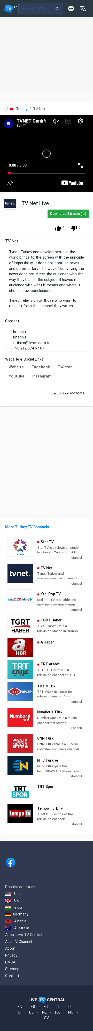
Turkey (21, 109)
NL (44, 1012)
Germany (20, 914)
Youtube (17, 376)
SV (46, 1018)
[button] (83, 8)
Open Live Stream (65, 213)
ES (33, 1007)
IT (58, 1007)
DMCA (10, 962)
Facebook (41, 367)
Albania (19, 921)
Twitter (65, 367)
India (17, 907)
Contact (12, 976)
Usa (17, 894)
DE (31, 1012)
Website (16, 367)
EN (20, 1007)
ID (19, 1012)
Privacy (11, 955)
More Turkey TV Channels (27, 527)
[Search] (57, 8)
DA (57, 1012)
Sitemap (12, 969)
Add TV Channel (18, 942)
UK (16, 900)
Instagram (42, 376)
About (10, 948)
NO (70, 1012)
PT (70, 1007)
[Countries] (71, 8)
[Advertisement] (46, 54)
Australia (21, 928)
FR (46, 1007)
